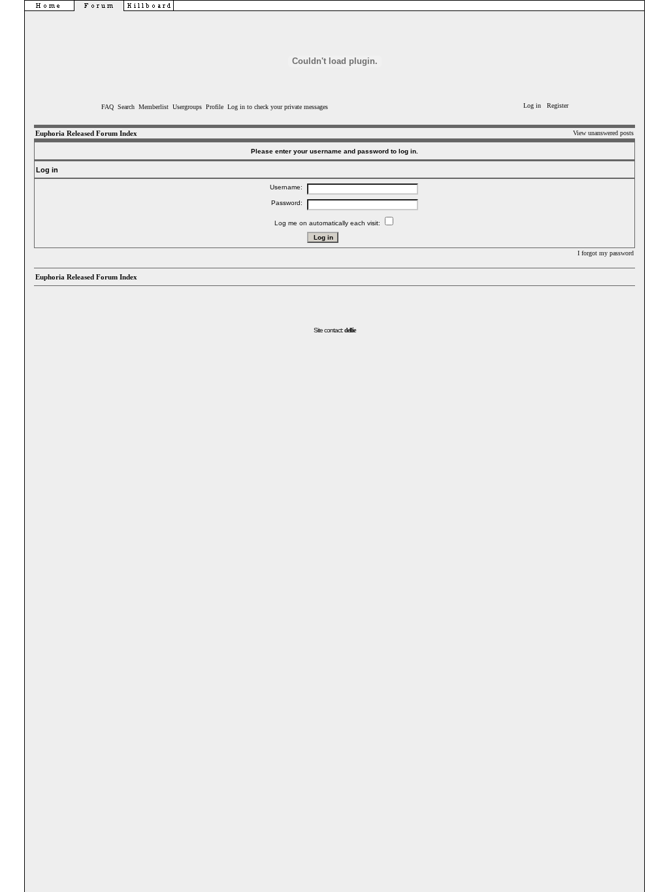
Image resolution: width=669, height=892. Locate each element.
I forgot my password (606, 253)
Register (557, 105)
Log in (532, 105)
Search (126, 106)
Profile (214, 106)
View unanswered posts (603, 132)
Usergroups (187, 106)
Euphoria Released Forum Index (86, 133)
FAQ (107, 106)
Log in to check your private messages (277, 106)
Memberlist (154, 106)
